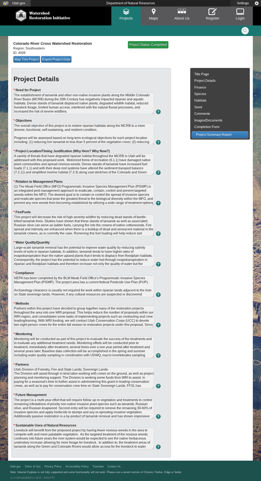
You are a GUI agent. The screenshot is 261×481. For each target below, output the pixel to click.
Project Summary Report (213, 134)
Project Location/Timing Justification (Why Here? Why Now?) (61, 151)
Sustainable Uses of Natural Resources (44, 425)
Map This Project (26, 59)
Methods (21, 303)
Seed (198, 107)
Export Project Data (56, 59)
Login (240, 18)
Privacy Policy (53, 466)
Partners (21, 364)
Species (200, 94)
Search (245, 30)
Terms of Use (33, 466)
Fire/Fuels (22, 212)
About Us (181, 18)
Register (212, 18)
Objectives (22, 120)
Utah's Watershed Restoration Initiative (43, 15)
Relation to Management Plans (38, 181)
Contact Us (114, 466)
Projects (126, 18)
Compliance (23, 273)
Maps (153, 18)
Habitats (200, 100)
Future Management (29, 395)
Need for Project (27, 90)
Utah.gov (15, 466)
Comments (202, 113)
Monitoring (22, 334)
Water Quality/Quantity (31, 242)
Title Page (201, 74)
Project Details (205, 80)
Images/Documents (208, 120)
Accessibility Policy (77, 466)
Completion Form (206, 127)
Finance (200, 87)
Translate (98, 466)
